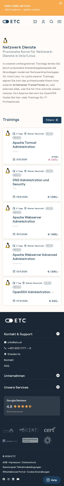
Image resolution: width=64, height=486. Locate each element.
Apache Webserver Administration (27, 219)
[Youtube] (18, 479)
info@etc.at (15, 342)
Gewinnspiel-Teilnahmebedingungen (22, 466)
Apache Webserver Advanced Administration (35, 256)
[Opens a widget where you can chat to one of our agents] (52, 480)
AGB (5, 462)
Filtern (50, 120)
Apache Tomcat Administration (24, 144)
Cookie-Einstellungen (38, 471)
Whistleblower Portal (14, 471)
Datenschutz (29, 462)
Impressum (15, 462)
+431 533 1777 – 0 (19, 348)
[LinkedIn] (13, 479)
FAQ (6, 365)
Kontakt (9, 360)
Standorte (14, 354)
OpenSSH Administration (31, 291)
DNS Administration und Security (31, 182)
